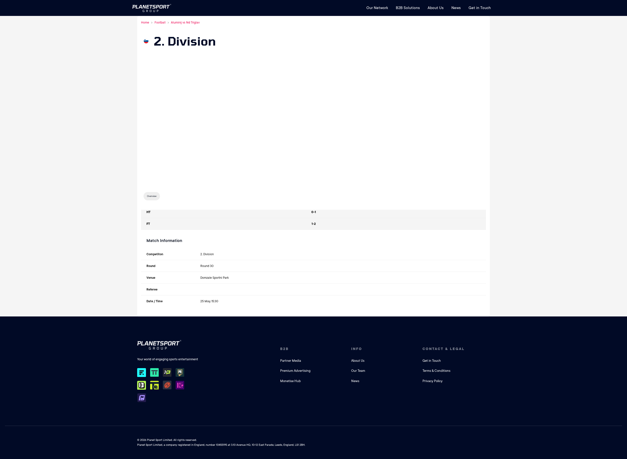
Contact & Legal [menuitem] (443, 349)
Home (145, 22)
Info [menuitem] (356, 349)
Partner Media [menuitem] (290, 360)
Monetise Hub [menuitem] (290, 381)
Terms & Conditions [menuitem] (436, 371)
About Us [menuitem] (436, 8)
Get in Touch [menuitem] (480, 8)
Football (160, 22)
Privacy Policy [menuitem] (432, 381)
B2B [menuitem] (284, 349)
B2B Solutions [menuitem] (408, 8)
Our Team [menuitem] (358, 371)
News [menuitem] (456, 8)
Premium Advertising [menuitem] (295, 371)
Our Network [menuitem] (377, 8)
